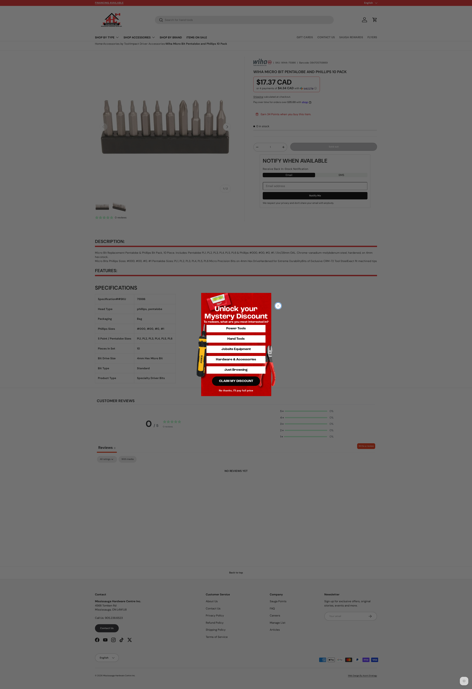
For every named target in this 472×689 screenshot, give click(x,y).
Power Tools (236, 328)
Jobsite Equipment (236, 349)
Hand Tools (236, 339)
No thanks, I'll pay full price (236, 390)
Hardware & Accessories (236, 359)
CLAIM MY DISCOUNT (236, 381)
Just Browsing (236, 370)
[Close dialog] (278, 306)
